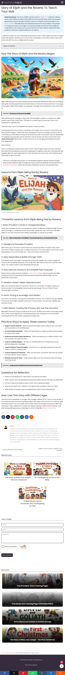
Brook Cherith (9, 24)
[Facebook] (3, 417)
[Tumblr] (22, 417)
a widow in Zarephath (10, 165)
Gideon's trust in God (49, 408)
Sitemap (35, 665)
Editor (12, 426)
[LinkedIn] (27, 417)
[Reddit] (31, 417)
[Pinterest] (13, 417)
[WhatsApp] (17, 417)
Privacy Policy (28, 665)
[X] (8, 417)
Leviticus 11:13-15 (33, 273)
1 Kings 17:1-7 (44, 17)
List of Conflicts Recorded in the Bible (13, 449)
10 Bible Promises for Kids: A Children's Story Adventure (50, 449)
